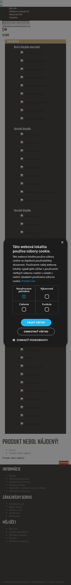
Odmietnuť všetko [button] (36, 331)
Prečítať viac (28, 281)
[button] (30, 340)
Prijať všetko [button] (36, 322)
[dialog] (35, 292)
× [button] (62, 242)
